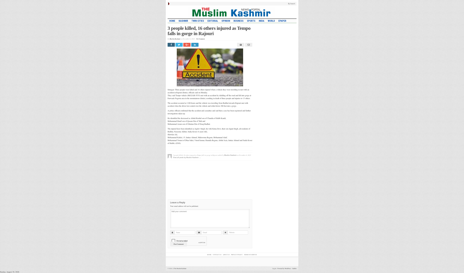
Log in (274, 268)
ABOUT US (226, 255)
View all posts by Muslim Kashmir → (187, 157)
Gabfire (294, 268)
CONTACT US (217, 255)
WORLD (271, 20)
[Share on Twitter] (179, 45)
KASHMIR (183, 20)
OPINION (226, 20)
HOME (172, 20)
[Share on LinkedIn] (195, 45)
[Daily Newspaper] (232, 12)
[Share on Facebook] (171, 45)
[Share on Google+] (187, 45)
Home (209, 255)
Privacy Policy (237, 255)
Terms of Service (250, 255)
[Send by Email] (248, 45)
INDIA (261, 20)
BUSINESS (238, 20)
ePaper (282, 20)
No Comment (200, 39)
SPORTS (251, 20)
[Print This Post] (240, 45)
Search (292, 4)
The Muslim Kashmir (179, 268)
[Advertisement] (210, 179)
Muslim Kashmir (175, 39)
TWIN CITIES (198, 20)
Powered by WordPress (284, 268)
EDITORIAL (212, 20)
